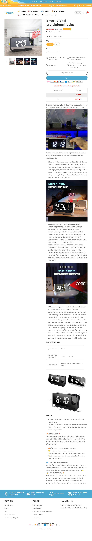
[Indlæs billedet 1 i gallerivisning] (12, 61)
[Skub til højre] (40, 61)
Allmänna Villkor (38, 514)
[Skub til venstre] (6, 61)
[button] (36, 15)
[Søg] (80, 13)
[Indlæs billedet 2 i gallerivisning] (19, 61)
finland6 (51, 529)
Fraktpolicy (36, 518)
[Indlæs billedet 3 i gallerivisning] (27, 61)
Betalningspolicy (38, 505)
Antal (47, 48)
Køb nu (67, 78)
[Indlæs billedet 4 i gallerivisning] (34, 61)
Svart (50, 44)
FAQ (5, 511)
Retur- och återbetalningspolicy (42, 511)
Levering (48, 32)
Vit (57, 44)
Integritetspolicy (37, 508)
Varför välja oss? (9, 514)
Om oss (6, 508)
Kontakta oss (8, 505)
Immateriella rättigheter (11, 518)
